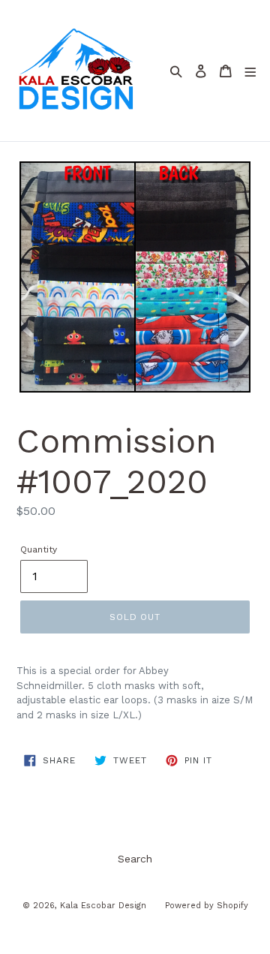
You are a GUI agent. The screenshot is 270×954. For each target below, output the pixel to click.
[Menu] (250, 70)
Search (135, 859)
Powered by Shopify (206, 905)
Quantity (38, 549)
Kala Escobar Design (103, 905)
